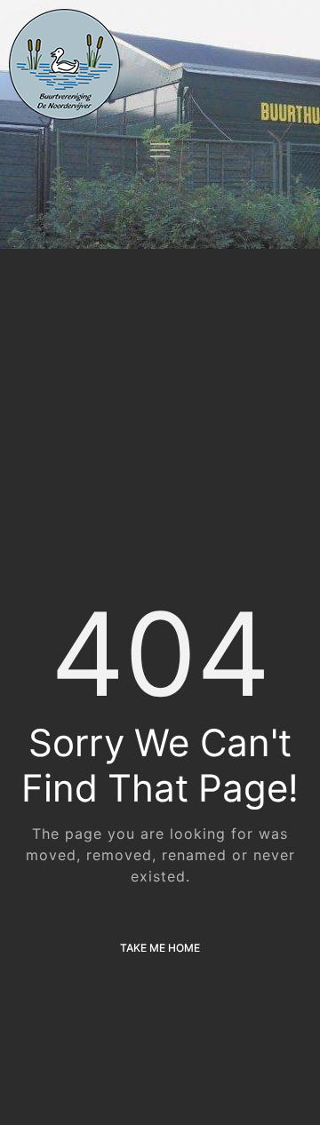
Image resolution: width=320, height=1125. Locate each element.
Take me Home (160, 947)
